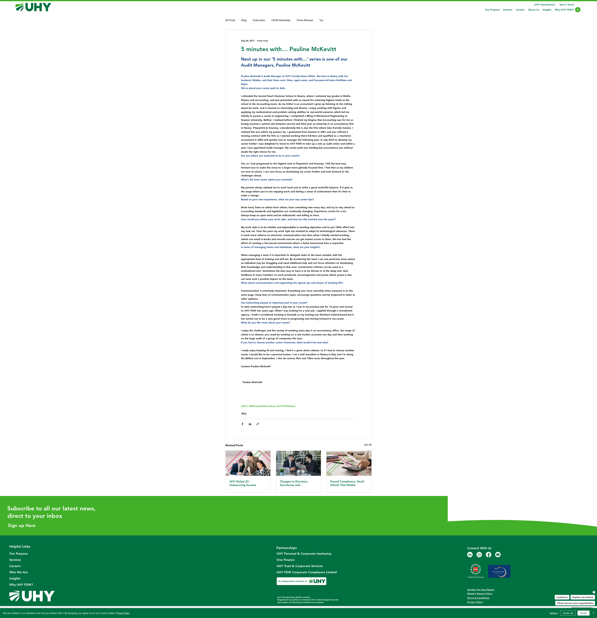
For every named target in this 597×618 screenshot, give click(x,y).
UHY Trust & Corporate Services (300, 566)
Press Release (305, 20)
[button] (507, 9)
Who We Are (18, 572)
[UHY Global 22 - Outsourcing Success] (248, 463)
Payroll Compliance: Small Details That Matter (347, 483)
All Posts (230, 20)
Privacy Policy (123, 613)
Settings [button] (554, 613)
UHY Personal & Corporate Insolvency (302, 553)
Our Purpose (18, 553)
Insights (15, 578)
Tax (321, 20)
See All (368, 444)
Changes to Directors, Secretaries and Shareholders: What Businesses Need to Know (296, 483)
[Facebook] (488, 554)
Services (15, 560)
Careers (15, 566)
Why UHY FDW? (21, 584)
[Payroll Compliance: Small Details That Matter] (348, 463)
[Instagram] (479, 554)
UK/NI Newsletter (281, 20)
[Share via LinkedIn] (250, 424)
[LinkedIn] (470, 554)
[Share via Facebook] (242, 424)
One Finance (285, 560)
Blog (244, 20)
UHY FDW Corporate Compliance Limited (302, 572)
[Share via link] (257, 424)
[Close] (578, 9)
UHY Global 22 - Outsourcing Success (242, 483)
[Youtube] (498, 554)
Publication (259, 20)
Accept (583, 613)
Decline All (568, 613)
